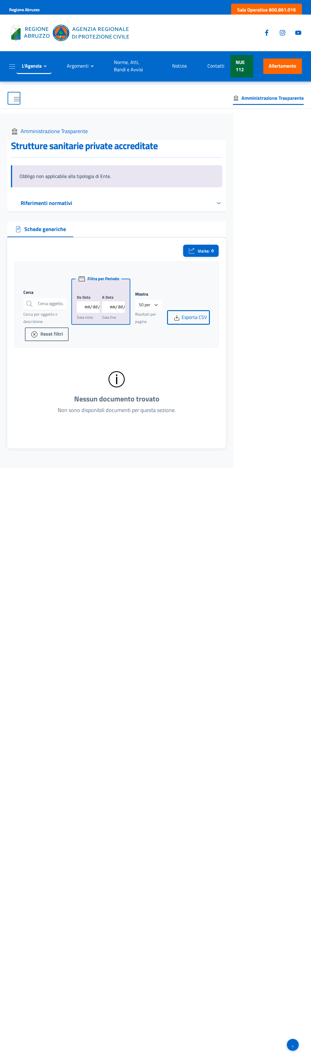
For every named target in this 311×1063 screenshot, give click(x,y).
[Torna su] (293, 1045)
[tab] (40, 229)
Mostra (141, 294)
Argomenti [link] (78, 65)
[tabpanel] (116, 342)
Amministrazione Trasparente (54, 131)
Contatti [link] (215, 65)
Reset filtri (51, 333)
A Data (108, 297)
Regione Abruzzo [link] (24, 9)
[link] (266, 10)
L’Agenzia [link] (32, 65)
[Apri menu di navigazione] (14, 98)
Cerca (28, 292)
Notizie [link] (179, 65)
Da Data (84, 297)
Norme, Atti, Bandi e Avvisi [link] (128, 66)
